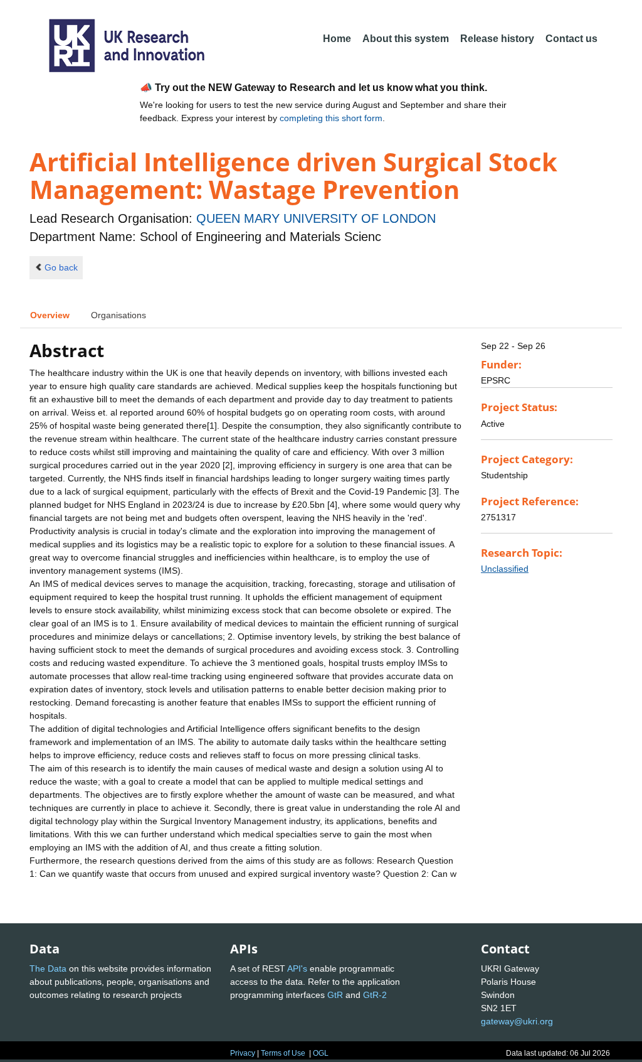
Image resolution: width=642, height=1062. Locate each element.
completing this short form (331, 118)
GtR (335, 995)
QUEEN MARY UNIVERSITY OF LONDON (316, 218)
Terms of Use (283, 1053)
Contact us (571, 38)
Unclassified (505, 569)
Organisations (118, 315)
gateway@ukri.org (517, 1021)
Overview (50, 315)
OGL (321, 1053)
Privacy (242, 1053)
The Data (47, 968)
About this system (405, 38)
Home (337, 38)
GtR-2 (375, 995)
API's (297, 968)
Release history (497, 38)
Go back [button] (61, 267)
